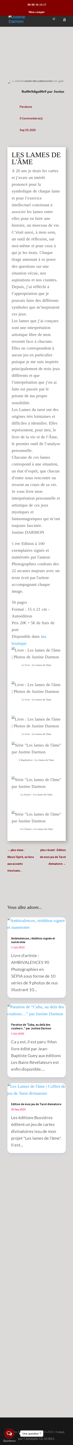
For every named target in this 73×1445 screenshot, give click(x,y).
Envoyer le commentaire (25, 1393)
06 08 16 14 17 (36, 4)
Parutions (26, 106)
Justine (59, 91)
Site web (17, 1338)
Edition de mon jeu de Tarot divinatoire (36, 1104)
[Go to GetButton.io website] (9, 1441)
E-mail (17, 1315)
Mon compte (37, 12)
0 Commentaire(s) (31, 118)
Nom (16, 1292)
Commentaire (23, 1236)
